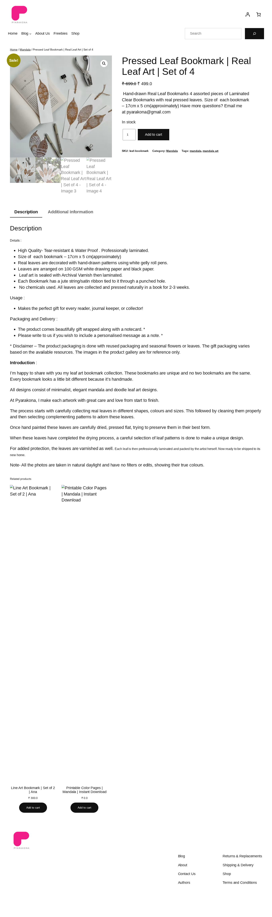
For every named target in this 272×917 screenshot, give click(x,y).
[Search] (254, 33)
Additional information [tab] (70, 211)
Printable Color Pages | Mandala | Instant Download (84, 790)
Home (14, 49)
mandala (195, 150)
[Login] (247, 14)
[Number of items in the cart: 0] (258, 14)
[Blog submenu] (30, 33)
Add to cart (153, 135)
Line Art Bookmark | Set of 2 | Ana (33, 790)
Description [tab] (26, 211)
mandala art (210, 150)
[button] (104, 63)
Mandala (25, 49)
